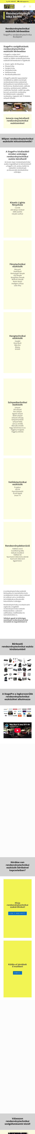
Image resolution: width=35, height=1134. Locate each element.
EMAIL (17, 973)
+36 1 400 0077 (17, 913)
